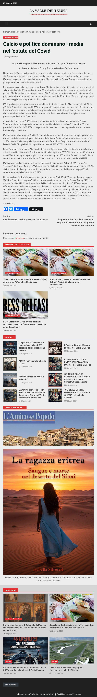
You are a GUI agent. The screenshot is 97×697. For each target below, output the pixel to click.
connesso (19, 238)
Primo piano (17, 619)
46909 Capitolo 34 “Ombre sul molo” (10, 380)
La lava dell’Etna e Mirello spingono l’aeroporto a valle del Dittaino (72, 650)
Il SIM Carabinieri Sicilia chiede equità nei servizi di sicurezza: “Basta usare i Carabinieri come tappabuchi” (25, 305)
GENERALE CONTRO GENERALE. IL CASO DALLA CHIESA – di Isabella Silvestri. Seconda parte (55, 380)
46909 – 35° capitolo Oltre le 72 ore (10, 364)
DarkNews (62, 694)
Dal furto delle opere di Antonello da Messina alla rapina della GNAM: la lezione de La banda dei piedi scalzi (25, 608)
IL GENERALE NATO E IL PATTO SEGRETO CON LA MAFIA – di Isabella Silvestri (55, 364)
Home (6, 31)
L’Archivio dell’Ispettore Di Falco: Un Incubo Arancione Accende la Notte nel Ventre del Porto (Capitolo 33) (10, 395)
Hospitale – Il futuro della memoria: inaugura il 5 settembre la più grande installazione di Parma (75, 221)
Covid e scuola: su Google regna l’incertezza (25, 218)
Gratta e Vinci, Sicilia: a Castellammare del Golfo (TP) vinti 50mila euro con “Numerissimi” (72, 262)
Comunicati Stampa (11, 37)
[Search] (91, 24)
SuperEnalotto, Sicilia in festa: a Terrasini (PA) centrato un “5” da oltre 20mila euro (25, 262)
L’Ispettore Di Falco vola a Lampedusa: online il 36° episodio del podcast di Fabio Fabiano (10, 348)
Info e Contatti (11, 684)
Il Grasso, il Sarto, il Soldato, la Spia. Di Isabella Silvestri (55, 348)
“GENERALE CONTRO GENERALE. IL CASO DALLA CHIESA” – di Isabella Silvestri (55, 395)
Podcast (9, 661)
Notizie (8, 619)
